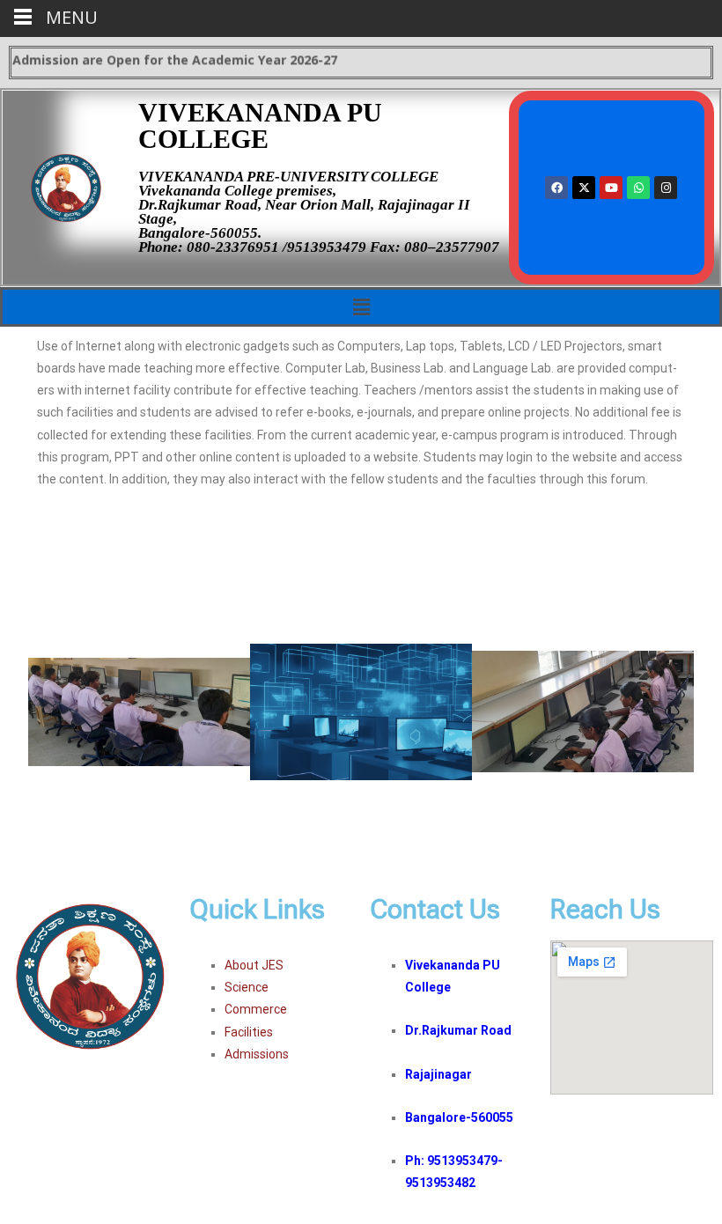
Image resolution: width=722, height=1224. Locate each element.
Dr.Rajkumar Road (458, 1030)
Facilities (249, 1032)
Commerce (256, 1009)
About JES (254, 965)
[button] (361, 306)
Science (247, 987)
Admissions (257, 1054)
